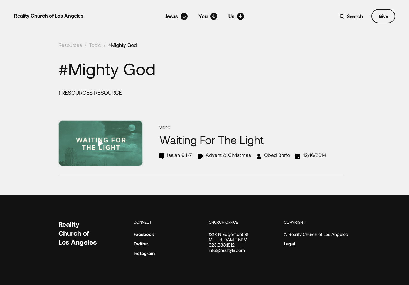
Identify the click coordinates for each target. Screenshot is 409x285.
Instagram (144, 253)
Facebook (144, 234)
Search (355, 16)
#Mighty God (122, 45)
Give (383, 16)
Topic (95, 45)
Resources (70, 45)
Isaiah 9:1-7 (179, 155)
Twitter (141, 243)
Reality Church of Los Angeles (48, 16)
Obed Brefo (277, 155)
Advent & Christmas (228, 155)
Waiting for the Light (211, 139)
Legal (289, 243)
